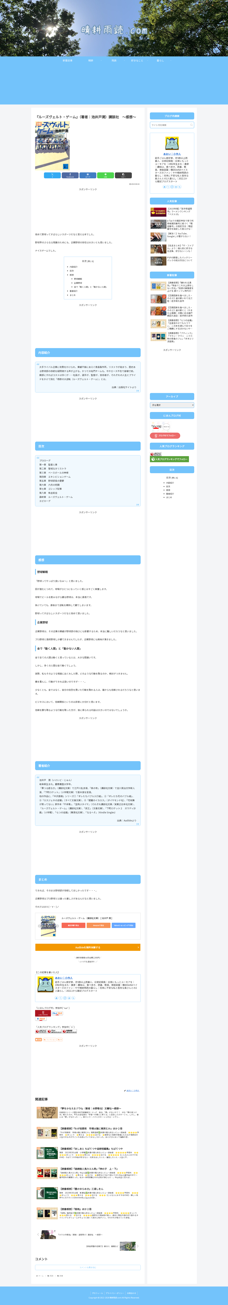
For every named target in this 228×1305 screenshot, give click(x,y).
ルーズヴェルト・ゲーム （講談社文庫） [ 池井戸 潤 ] (87, 918)
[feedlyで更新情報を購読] (69, 998)
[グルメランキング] (54, 1030)
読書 (39, 1039)
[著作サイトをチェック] (56, 998)
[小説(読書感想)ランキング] (69, 1030)
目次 (84, 261)
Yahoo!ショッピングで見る (123, 925)
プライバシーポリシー (115, 1293)
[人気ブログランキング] (41, 1030)
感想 (72, 274)
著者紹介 (74, 290)
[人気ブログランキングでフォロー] (169, 458)
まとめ (73, 295)
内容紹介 (74, 266)
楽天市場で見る (73, 925)
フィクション (51, 1039)
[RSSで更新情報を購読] (73, 998)
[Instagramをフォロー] (65, 998)
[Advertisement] (114, 86)
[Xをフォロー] (60, 998)
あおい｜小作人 (64, 978)
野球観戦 (78, 278)
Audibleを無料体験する (87, 947)
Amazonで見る (98, 925)
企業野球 (78, 282)
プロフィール (97, 1293)
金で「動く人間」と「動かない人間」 (91, 286)
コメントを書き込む (88, 1267)
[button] (123, 175)
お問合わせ (131, 1293)
